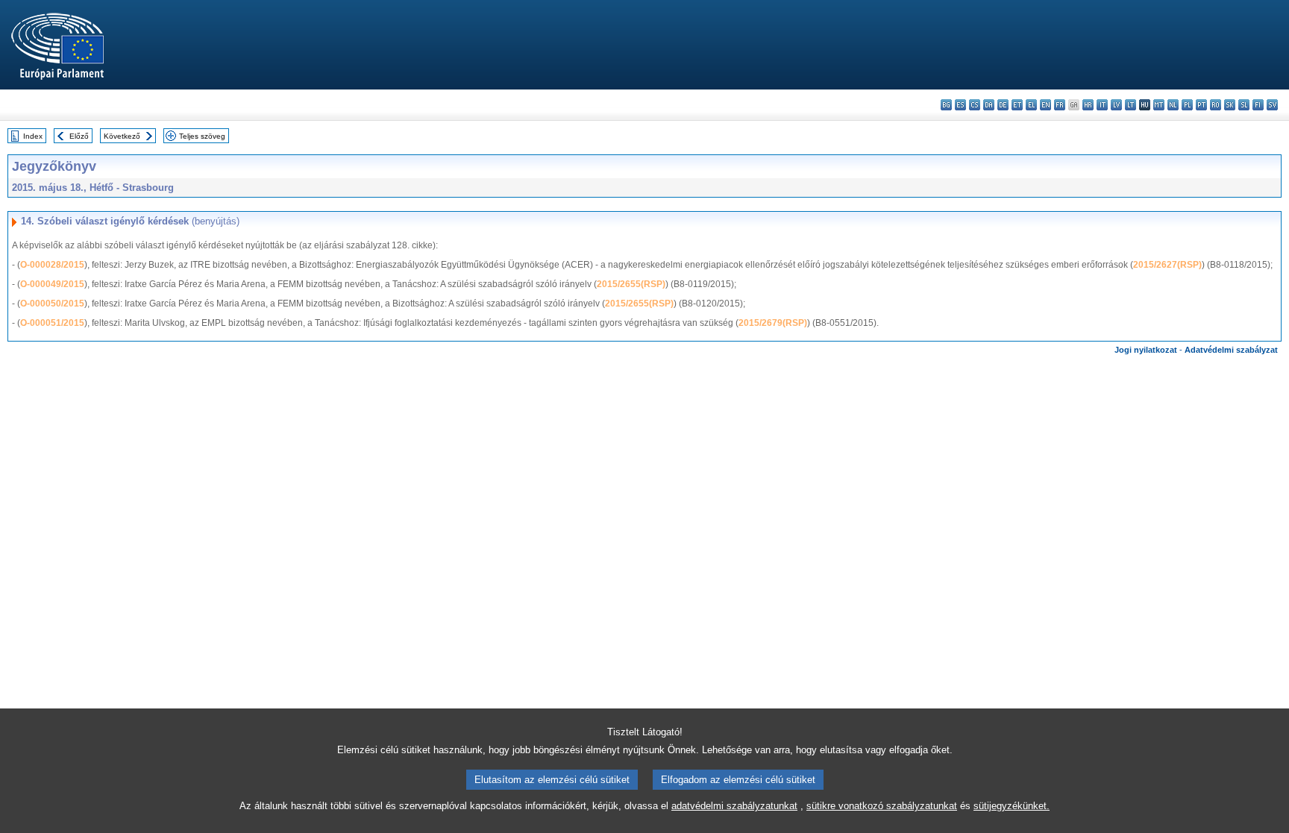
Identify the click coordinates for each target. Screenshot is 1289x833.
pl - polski (1187, 104)
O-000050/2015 (52, 303)
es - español (960, 104)
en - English (1045, 104)
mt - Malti (1158, 104)
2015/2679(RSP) (772, 323)
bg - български (946, 104)
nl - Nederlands (1173, 104)
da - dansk (988, 104)
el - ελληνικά (1031, 104)
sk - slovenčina (1229, 104)
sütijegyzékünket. (1011, 805)
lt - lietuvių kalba (1130, 104)
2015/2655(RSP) (631, 284)
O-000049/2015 (52, 284)
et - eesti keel (1017, 104)
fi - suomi (1258, 104)
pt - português (1201, 104)
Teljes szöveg (202, 136)
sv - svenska (1272, 104)
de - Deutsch (1003, 104)
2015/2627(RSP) (1167, 265)
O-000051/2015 (52, 323)
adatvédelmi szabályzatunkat (734, 805)
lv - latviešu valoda (1116, 104)
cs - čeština (974, 104)
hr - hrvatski (1088, 104)
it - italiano (1102, 104)
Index (33, 136)
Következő (122, 136)
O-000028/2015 (52, 265)
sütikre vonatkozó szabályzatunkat (881, 805)
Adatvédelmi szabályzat (1231, 349)
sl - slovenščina (1243, 104)
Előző (79, 136)
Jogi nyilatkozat (1145, 349)
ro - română (1215, 104)
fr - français (1059, 104)
